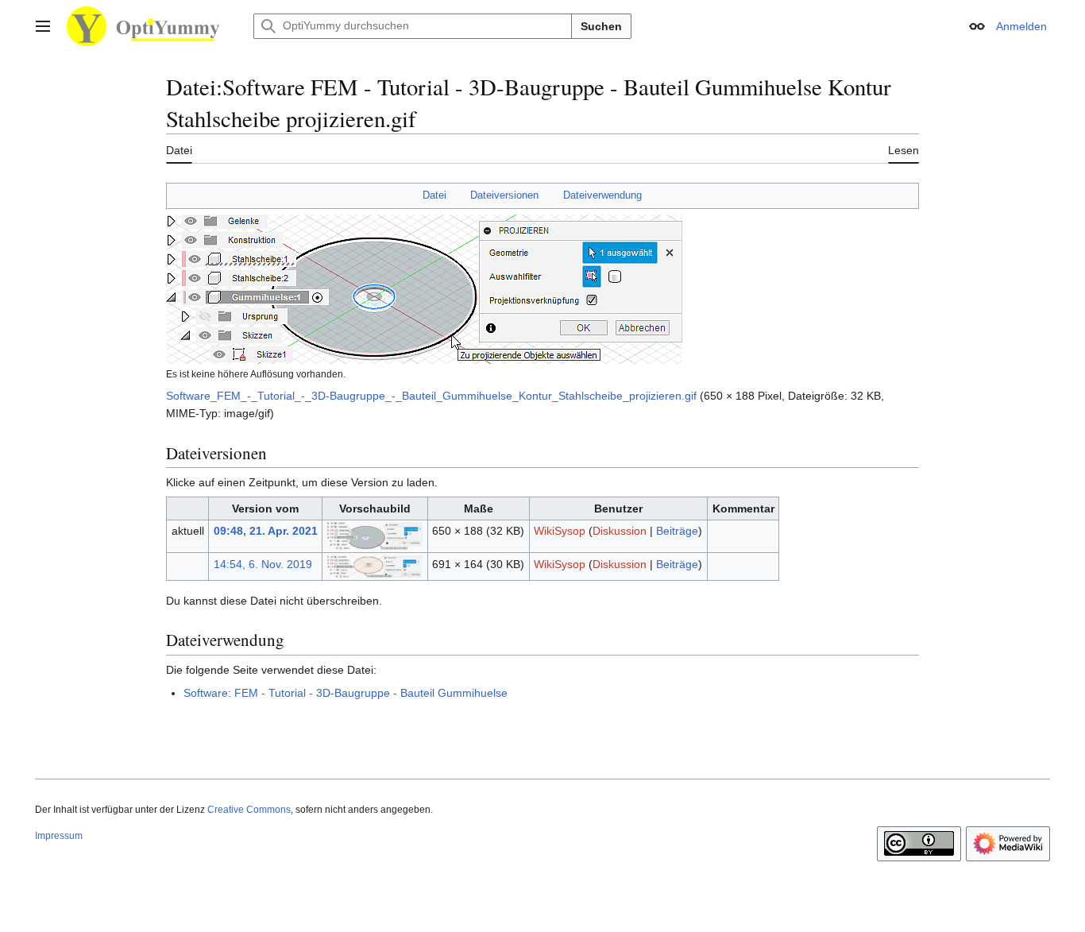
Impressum (59, 835)
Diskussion (620, 530)
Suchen (601, 26)
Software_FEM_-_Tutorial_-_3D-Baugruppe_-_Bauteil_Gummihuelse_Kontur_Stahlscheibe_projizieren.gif (431, 395)
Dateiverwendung (602, 195)
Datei (434, 195)
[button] (43, 26)
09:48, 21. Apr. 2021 (266, 530)
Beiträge (677, 530)
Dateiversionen (504, 195)
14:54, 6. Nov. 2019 (263, 564)
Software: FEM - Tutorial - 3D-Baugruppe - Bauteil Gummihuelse (345, 692)
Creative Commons (249, 809)
